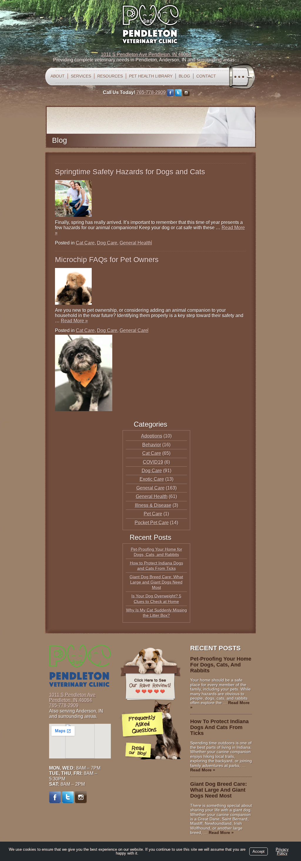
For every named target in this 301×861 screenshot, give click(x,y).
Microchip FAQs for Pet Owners (107, 259)
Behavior (151, 444)
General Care (134, 330)
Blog (184, 76)
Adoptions (151, 435)
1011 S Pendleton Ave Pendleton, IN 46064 (146, 54)
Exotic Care (152, 479)
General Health (135, 242)
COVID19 (153, 462)
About (58, 76)
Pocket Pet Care (152, 522)
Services (81, 76)
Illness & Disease (153, 505)
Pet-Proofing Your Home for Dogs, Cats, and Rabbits (220, 665)
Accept (258, 851)
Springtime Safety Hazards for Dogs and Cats (130, 171)
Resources (110, 76)
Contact (206, 76)
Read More (74, 320)
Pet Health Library (151, 76)
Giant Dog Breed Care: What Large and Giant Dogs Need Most (156, 582)
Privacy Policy (282, 851)
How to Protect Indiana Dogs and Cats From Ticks (219, 727)
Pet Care (153, 513)
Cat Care (85, 242)
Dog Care (107, 242)
